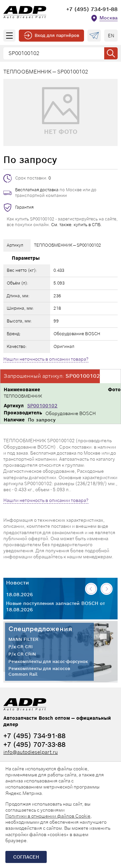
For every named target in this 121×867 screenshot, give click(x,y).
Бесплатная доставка (36, 190)
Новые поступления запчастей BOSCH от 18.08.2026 (55, 606)
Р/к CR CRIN (22, 654)
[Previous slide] (91, 589)
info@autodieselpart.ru (30, 752)
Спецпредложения (40, 628)
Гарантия (24, 207)
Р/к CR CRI (20, 647)
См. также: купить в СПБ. (76, 224)
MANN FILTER (23, 639)
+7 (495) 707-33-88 (34, 744)
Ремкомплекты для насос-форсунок (48, 661)
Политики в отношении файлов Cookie (47, 816)
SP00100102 (42, 406)
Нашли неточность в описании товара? (45, 359)
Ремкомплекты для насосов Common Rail (39, 671)
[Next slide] (106, 589)
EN (111, 36)
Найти (111, 53)
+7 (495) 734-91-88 (92, 9)
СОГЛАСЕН (26, 857)
